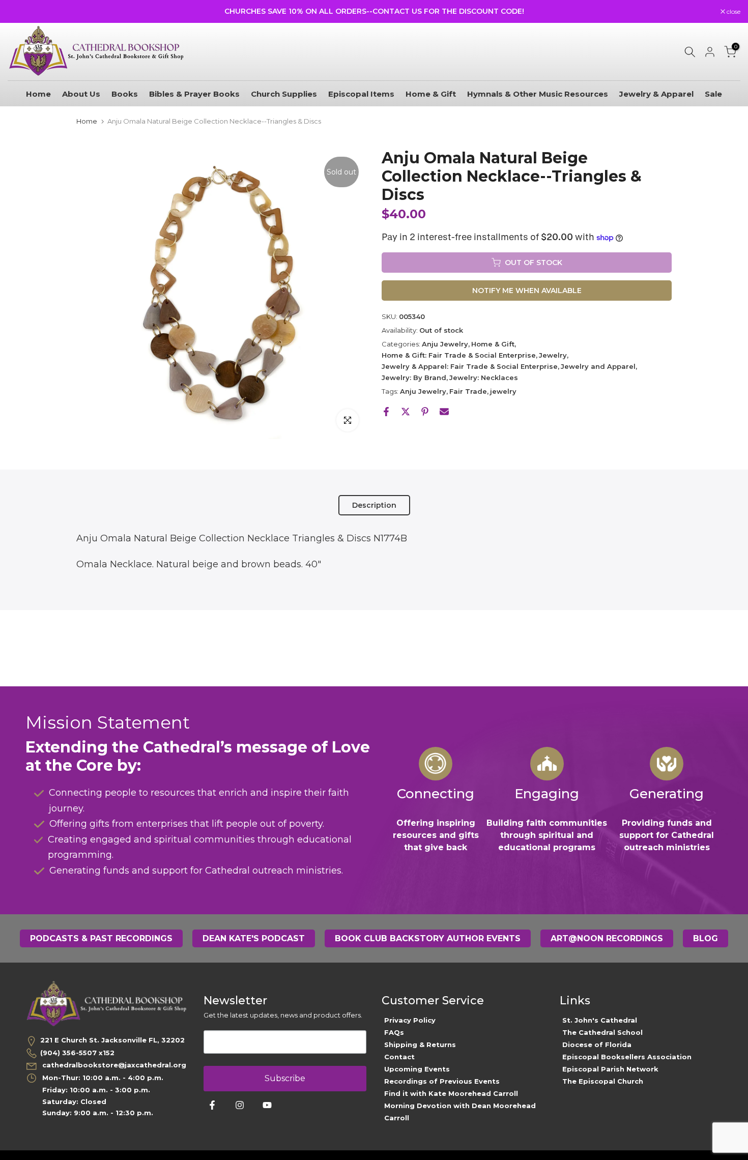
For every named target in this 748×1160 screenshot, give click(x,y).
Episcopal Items (361, 94)
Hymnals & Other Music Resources (537, 94)
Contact (399, 1057)
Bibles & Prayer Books (194, 94)
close (19, 12)
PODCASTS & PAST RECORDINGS (101, 938)
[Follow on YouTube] (267, 1105)
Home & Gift (431, 94)
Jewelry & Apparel (656, 94)
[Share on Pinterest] (424, 411)
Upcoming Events (417, 1069)
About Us (81, 94)
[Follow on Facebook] (212, 1105)
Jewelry (553, 355)
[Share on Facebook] (386, 411)
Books (124, 94)
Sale (713, 94)
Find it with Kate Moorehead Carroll (451, 1093)
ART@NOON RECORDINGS (607, 938)
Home (38, 94)
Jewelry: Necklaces (483, 377)
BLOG (705, 938)
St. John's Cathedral (599, 1020)
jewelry (503, 391)
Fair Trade (468, 391)
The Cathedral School (602, 1032)
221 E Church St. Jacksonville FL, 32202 (112, 1040)
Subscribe (285, 1078)
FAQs (394, 1032)
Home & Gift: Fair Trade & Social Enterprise (459, 355)
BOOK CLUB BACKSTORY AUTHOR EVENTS (428, 938)
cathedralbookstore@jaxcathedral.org (113, 1065)
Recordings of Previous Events (442, 1081)
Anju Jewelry (445, 344)
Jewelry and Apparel (598, 366)
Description (374, 505)
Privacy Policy (410, 1020)
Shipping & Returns (420, 1044)
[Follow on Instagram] (239, 1105)
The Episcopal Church (602, 1081)
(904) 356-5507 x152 (77, 1053)
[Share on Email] (444, 411)
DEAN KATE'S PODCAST (254, 938)
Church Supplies (284, 94)
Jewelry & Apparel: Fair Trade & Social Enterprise (470, 366)
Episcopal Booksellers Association (627, 1057)
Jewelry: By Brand (414, 377)
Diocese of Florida (596, 1044)
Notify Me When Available (527, 290)
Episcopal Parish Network (610, 1069)
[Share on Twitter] (405, 411)
